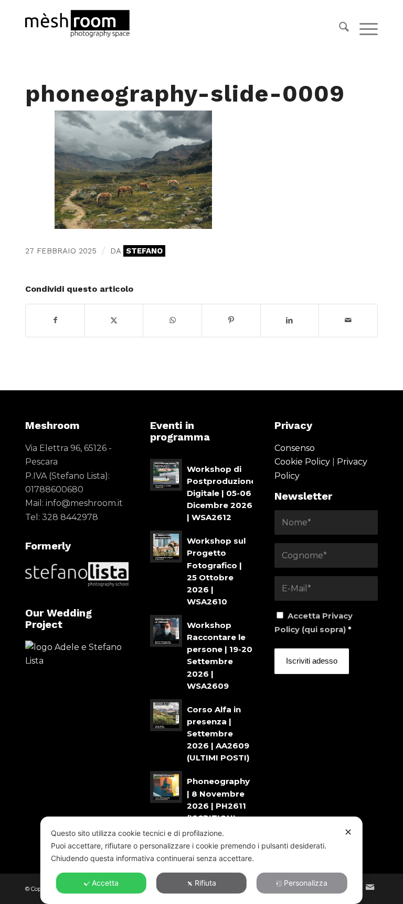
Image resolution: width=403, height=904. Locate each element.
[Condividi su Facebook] (55, 320)
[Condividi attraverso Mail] (348, 320)
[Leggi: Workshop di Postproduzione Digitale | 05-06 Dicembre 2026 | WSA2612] (166, 475)
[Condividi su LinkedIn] (290, 320)
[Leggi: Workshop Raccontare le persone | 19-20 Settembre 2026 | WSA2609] (166, 631)
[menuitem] (338, 28)
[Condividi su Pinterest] (231, 320)
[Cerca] (338, 28)
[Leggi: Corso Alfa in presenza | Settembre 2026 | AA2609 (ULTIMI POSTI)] (166, 715)
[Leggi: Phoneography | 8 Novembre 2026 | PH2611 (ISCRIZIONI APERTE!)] (166, 787)
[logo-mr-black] (83, 23)
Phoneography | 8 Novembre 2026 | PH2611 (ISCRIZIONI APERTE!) (218, 805)
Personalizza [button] (305, 882)
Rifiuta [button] (205, 882)
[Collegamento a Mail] (370, 887)
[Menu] (363, 28)
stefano (144, 251)
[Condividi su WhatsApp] (172, 320)
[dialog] (201, 860)
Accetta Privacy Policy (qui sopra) (313, 622)
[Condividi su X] (114, 320)
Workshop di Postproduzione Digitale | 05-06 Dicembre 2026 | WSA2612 (221, 493)
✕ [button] (348, 831)
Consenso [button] (294, 448)
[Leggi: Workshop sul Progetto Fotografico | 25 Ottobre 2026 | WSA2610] (166, 547)
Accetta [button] (105, 882)
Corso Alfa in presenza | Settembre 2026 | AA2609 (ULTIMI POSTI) (218, 733)
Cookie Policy (302, 462)
